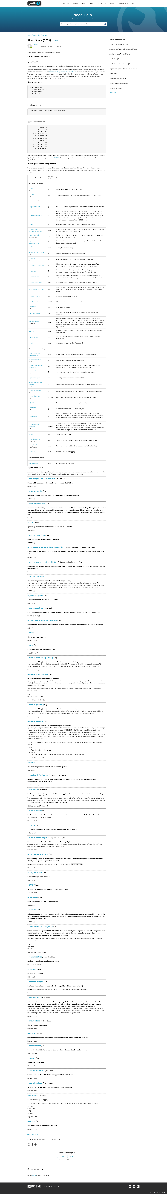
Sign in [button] (134, 3)
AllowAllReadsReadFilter (117, 79)
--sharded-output (34, 313)
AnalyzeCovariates (115, 88)
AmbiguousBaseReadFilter (118, 83)
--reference (32, 307)
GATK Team (38, 45)
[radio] (61, 1156)
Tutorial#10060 (55, 158)
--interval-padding (35, 390)
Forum (91, 3)
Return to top (33, 1134)
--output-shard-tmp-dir (36, 289)
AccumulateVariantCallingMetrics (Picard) (123, 49)
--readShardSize (34, 302)
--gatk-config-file (34, 378)
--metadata (32, 271)
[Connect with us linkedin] (138, 1186)
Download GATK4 (123, 3)
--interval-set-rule (34, 396)
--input (31, 188)
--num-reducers (34, 277)
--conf (31, 225)
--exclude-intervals (35, 371)
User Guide (66, 3)
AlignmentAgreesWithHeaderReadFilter (123, 69)
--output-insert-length (36, 282)
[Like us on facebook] (134, 1186)
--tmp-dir (32, 434)
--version (32, 343)
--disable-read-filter (35, 359)
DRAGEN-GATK (101, 3)
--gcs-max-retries (34, 235)
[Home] (34, 3)
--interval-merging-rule (36, 252)
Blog (83, 3)
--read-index (33, 416)
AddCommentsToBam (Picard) (119, 54)
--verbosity (32, 452)
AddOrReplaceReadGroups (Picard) (121, 64)
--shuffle (31, 331)
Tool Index (75, 3)
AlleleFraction (113, 74)
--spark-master (34, 337)
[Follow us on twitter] (130, 1186)
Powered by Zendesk (159, 1192)
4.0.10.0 (44, 35)
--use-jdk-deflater (34, 439)
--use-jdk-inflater (34, 445)
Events (112, 3)
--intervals (32, 258)
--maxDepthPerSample (36, 265)
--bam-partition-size (35, 216)
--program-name (34, 296)
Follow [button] (56, 40)
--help (31, 247)
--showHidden (33, 463)
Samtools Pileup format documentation (62, 72)
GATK (29, 35)
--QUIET (31, 403)
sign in (34, 1175)
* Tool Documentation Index (118, 44)
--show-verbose (34, 321)
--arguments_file (34, 207)
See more (112, 92)
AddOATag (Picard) (115, 59)
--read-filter (32, 408)
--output (31, 194)
